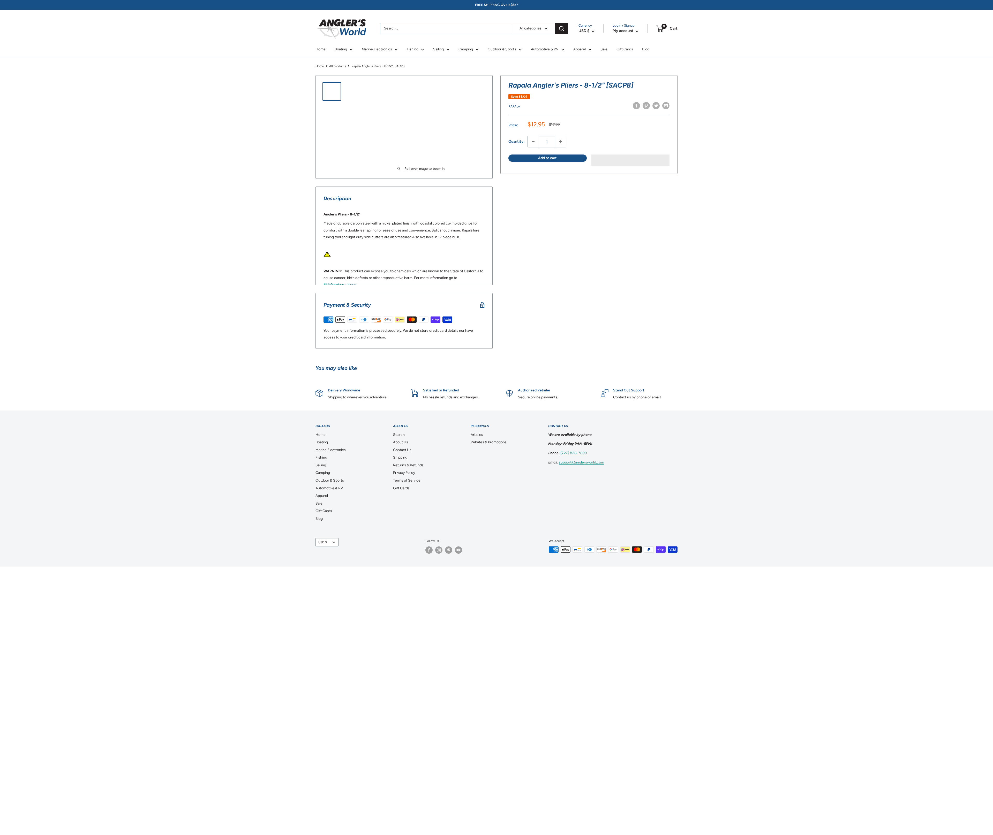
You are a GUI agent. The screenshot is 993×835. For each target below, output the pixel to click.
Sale (603, 49)
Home (320, 49)
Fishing (412, 49)
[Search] (561, 28)
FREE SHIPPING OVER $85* (496, 5)
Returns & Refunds (408, 465)
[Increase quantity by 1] (560, 141)
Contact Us (402, 450)
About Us (400, 442)
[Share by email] (665, 105)
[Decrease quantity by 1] (533, 141)
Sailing (438, 49)
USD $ (322, 542)
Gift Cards (624, 49)
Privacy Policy (404, 472)
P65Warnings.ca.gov (340, 284)
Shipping (400, 457)
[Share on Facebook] (636, 105)
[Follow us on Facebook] (429, 550)
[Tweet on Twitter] (656, 105)
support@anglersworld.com (581, 462)
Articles (477, 434)
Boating (341, 49)
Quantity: (516, 141)
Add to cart (547, 158)
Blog (645, 49)
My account (623, 30)
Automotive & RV (545, 49)
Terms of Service (406, 480)
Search (399, 434)
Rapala (514, 106)
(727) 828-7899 (573, 453)
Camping (465, 49)
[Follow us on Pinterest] (448, 550)
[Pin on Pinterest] (646, 105)
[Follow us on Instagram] (438, 550)
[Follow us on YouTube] (458, 550)
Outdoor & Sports (502, 49)
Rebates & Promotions (489, 442)
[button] (630, 160)
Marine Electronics (377, 49)
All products (337, 66)
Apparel (579, 49)
